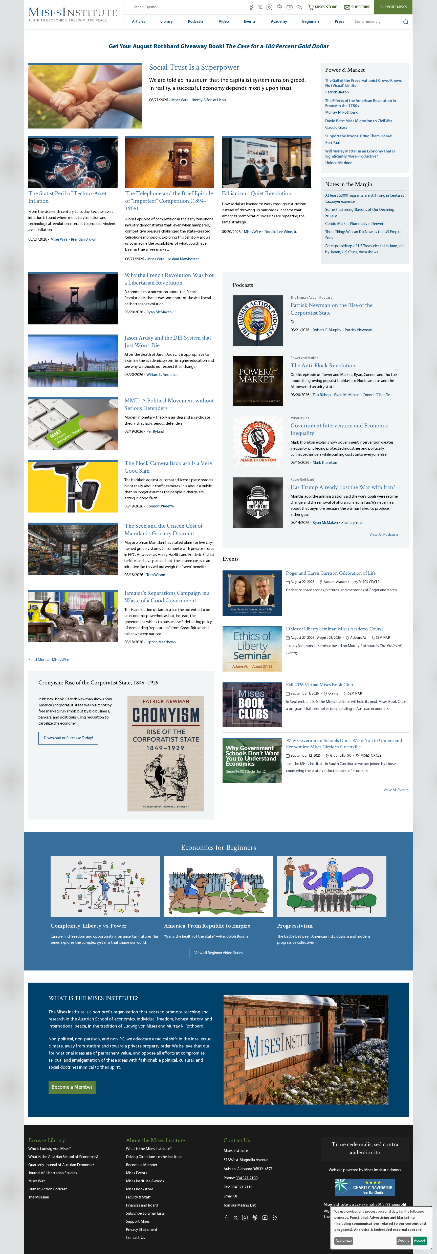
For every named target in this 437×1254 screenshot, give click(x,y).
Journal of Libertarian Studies (52, 1173)
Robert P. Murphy (327, 330)
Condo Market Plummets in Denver (354, 224)
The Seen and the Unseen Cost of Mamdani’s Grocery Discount (163, 530)
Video (224, 22)
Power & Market (345, 70)
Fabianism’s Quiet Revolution (257, 193)
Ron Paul (332, 143)
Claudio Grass (336, 128)
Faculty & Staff (138, 1197)
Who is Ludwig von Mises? (49, 1149)
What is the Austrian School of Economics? (63, 1157)
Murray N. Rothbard (341, 113)
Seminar (383, 638)
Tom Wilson (155, 575)
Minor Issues (300, 418)
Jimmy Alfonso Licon (209, 100)
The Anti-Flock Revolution (323, 366)
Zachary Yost (352, 523)
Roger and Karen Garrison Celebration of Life (331, 573)
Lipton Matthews (161, 642)
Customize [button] (344, 1241)
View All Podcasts (384, 535)
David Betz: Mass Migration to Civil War (358, 121)
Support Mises (393, 7)
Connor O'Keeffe (160, 506)
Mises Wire (179, 100)
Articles (138, 22)
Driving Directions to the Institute (154, 1157)
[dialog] (381, 1227)
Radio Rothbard (302, 480)
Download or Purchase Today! (68, 738)
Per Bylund (155, 432)
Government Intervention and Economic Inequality (339, 430)
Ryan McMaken (159, 312)
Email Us (230, 1196)
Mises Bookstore (139, 1189)
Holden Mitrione (338, 163)
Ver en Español (145, 7)
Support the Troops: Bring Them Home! (358, 136)
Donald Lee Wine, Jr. (280, 232)
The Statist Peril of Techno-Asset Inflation (67, 197)
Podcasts (196, 22)
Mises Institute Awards (145, 1181)
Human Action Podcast (47, 1189)
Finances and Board (142, 1206)
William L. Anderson (162, 375)
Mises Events (136, 1173)
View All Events (396, 790)
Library (166, 22)
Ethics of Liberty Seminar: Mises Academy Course (334, 629)
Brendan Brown (83, 240)
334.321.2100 (246, 1178)
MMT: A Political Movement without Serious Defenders (169, 405)
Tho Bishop (322, 395)
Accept (419, 1241)
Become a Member (72, 1087)
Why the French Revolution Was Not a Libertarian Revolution (169, 279)
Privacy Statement (142, 1230)
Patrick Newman (358, 330)
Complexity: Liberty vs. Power (89, 925)
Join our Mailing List (240, 1206)
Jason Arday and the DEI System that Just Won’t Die (167, 342)
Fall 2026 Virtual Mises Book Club (319, 685)
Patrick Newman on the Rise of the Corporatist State (332, 309)
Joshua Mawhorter (183, 259)
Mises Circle (369, 582)
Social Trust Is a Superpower (194, 68)
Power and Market (304, 358)
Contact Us (135, 1238)
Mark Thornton (325, 463)
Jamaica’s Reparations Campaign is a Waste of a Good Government (167, 597)
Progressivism (295, 925)
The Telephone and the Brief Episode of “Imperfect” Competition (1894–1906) (169, 201)
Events (250, 22)
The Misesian (38, 1197)
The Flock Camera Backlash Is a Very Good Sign (168, 467)
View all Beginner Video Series (218, 953)
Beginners (311, 22)
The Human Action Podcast (311, 298)
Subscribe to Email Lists (145, 1214)
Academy (279, 22)
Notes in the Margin (349, 184)
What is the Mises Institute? (149, 1149)
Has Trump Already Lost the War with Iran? (343, 487)
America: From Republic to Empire (207, 925)
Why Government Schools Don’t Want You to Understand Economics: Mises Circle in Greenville (344, 744)
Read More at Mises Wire (48, 660)
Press (339, 22)
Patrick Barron (337, 92)
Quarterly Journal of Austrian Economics (61, 1165)
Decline (403, 1241)
